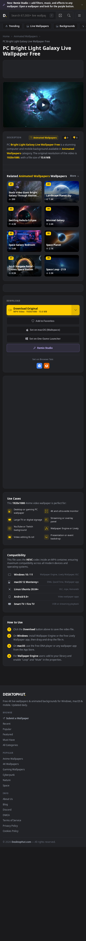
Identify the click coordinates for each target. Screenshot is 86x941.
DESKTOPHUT (14, 694)
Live (37, 144)
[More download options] (76, 310)
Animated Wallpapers (26, 36)
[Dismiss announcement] (82, 5)
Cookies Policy (10, 831)
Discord (7, 809)
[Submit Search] (69, 15)
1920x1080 (13, 157)
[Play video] (43, 105)
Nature (7, 780)
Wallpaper (47, 144)
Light (22, 144)
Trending (14, 26)
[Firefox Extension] (47, 366)
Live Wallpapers (39, 26)
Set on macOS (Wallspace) (45, 329)
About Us (8, 799)
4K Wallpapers (11, 763)
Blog (5, 804)
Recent (6, 723)
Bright (14, 144)
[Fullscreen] (78, 124)
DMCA (6, 815)
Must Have (9, 739)
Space (6, 785)
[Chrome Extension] (39, 366)
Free (57, 144)
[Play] (7, 124)
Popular (7, 729)
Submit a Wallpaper (17, 718)
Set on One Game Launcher (45, 338)
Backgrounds (67, 26)
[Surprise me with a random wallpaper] (60, 15)
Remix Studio (45, 347)
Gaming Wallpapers (14, 769)
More (73, 175)
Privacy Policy (10, 825)
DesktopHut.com (21, 841)
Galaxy (30, 144)
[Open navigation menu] (79, 15)
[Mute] (71, 124)
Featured (8, 734)
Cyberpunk (9, 774)
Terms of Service (12, 820)
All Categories (10, 745)
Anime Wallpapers (13, 758)
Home (6, 36)
